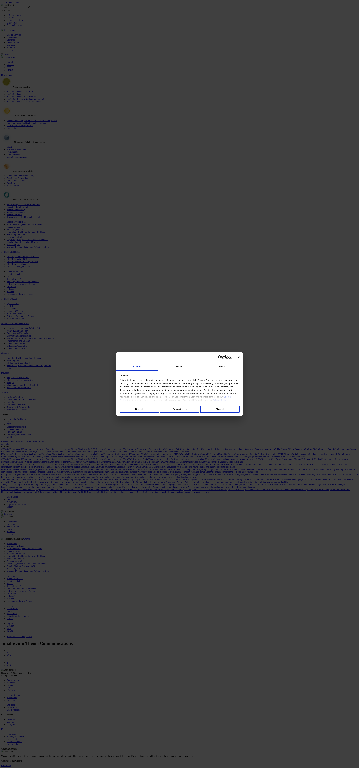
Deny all (139, 409)
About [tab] (221, 366)
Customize (178, 409)
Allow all (220, 409)
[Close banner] (239, 357)
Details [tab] (179, 366)
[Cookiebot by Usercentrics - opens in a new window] (220, 357)
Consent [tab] (137, 366)
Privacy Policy (220, 400)
